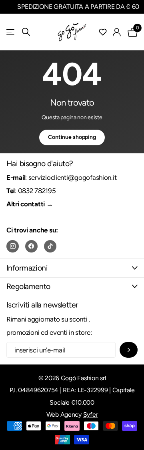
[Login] (117, 32)
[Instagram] (12, 246)
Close (72, 268)
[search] (26, 32)
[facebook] (31, 246)
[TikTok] (50, 246)
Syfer (90, 414)
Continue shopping (72, 137)
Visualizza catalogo (11, 32)
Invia (129, 350)
